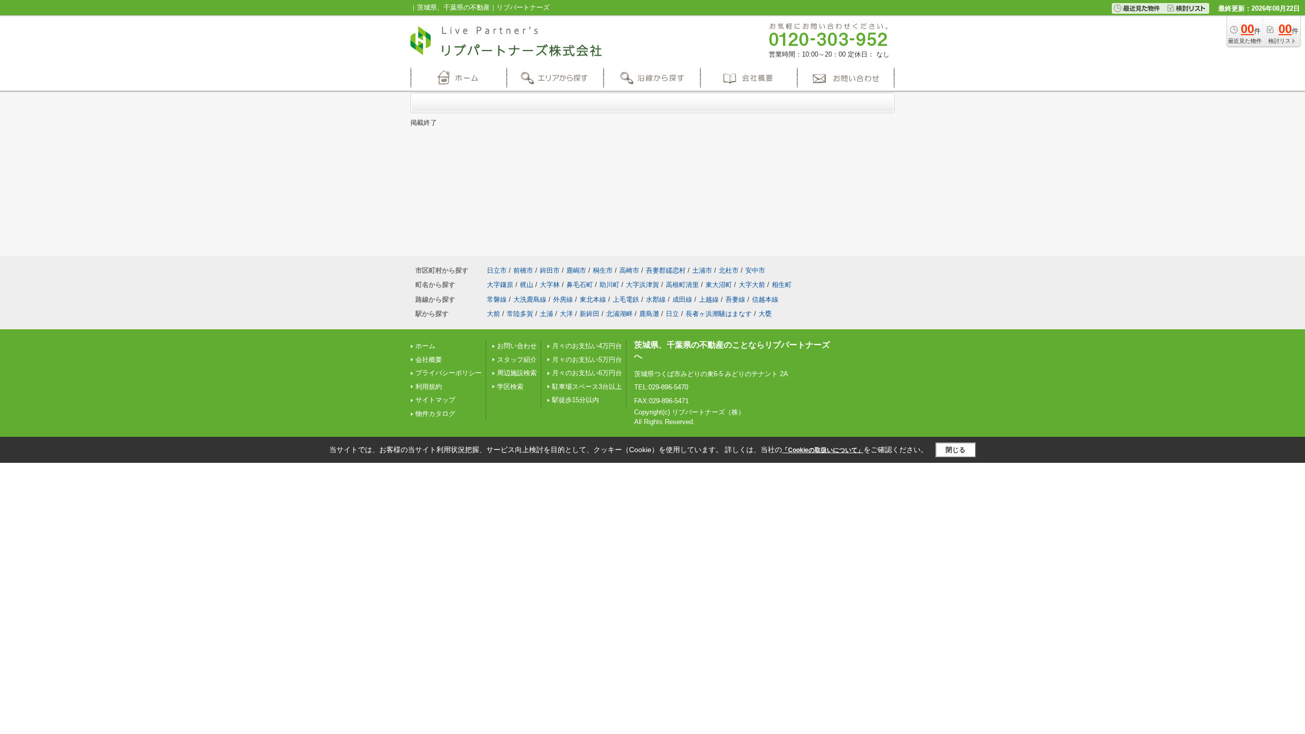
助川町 (609, 285)
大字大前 (752, 285)
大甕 (765, 314)
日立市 (497, 270)
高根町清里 (682, 285)
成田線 (682, 299)
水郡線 (656, 299)
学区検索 (510, 386)
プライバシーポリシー (448, 373)
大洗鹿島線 (529, 299)
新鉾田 (589, 314)
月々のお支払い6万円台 (587, 373)
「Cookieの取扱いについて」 (823, 450)
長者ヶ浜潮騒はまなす (719, 314)
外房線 (563, 299)
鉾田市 (550, 270)
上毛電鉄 (626, 299)
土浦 (546, 314)
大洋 (566, 314)
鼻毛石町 (579, 285)
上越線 (709, 299)
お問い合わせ (517, 346)
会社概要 (428, 359)
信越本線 (765, 299)
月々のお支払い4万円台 (587, 346)
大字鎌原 (500, 285)
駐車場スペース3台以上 (587, 386)
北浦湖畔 (619, 314)
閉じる (955, 450)
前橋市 (523, 270)
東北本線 (593, 299)
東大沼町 (719, 285)
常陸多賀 (520, 314)
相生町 (782, 285)
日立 (672, 314)
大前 (493, 314)
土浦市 (702, 270)
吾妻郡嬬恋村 (666, 270)
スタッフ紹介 (517, 359)
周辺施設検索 (517, 373)
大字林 (550, 285)
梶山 (526, 285)
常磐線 (497, 299)
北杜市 (729, 270)
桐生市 (603, 270)
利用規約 (428, 386)
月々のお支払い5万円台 (587, 359)
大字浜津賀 (642, 285)
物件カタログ (435, 413)
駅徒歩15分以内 (575, 400)
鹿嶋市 (576, 270)
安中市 (755, 270)
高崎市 (629, 270)
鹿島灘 (649, 314)
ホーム (425, 346)
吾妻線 (735, 299)
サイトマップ (435, 400)
